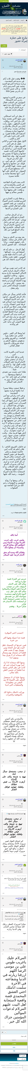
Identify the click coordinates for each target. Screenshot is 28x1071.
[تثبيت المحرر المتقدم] (5, 1032)
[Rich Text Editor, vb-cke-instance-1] (14, 1037)
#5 (2, 715)
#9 (2, 909)
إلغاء (14, 1050)
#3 (2, 575)
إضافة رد (14, 1043)
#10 (2, 953)
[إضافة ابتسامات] (2, 1032)
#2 (2, 532)
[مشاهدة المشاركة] (7, 813)
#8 (2, 875)
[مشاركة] (3, 67)
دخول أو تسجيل (5, 1)
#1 (2, 71)
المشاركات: (20, 67)
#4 (2, 627)
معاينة (14, 1047)
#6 (2, 766)
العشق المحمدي (10, 504)
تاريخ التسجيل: (19, 66)
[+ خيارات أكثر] (3, 516)
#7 (2, 810)
